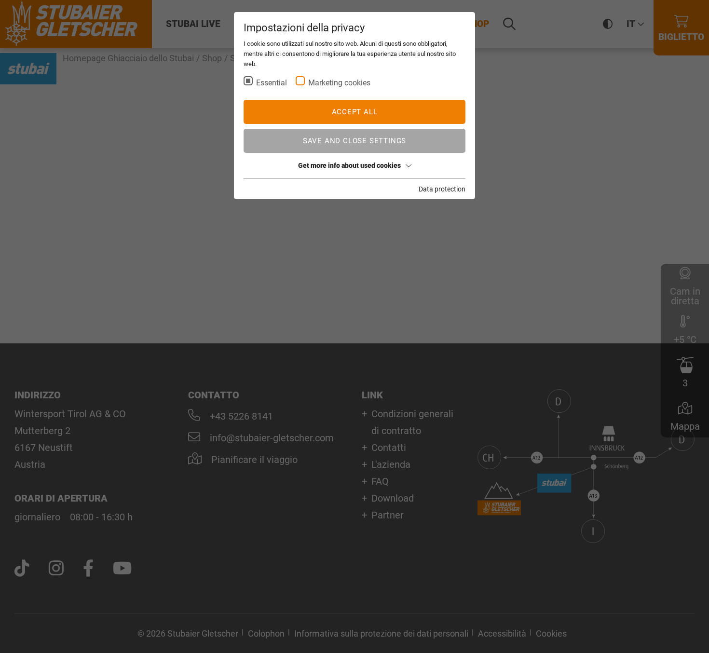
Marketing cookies (339, 82)
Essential (271, 82)
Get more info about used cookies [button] (349, 165)
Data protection (442, 189)
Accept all (355, 112)
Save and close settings (354, 140)
